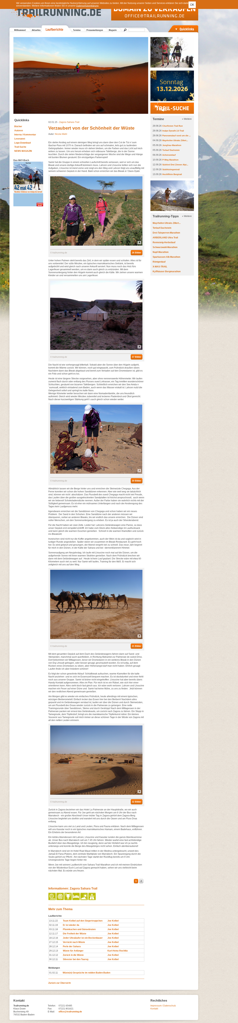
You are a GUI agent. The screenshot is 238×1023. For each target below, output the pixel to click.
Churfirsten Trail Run (172, 126)
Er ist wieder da (71, 925)
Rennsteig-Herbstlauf (164, 242)
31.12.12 (53, 955)
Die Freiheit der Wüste (74, 933)
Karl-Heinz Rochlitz (117, 950)
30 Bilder (136, 480)
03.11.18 (53, 929)
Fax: (50, 1008)
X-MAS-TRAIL (160, 266)
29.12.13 (53, 950)
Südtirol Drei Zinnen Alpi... (175, 164)
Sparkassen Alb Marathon (166, 257)
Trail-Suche (20, 147)
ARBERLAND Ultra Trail (165, 237)
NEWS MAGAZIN (23, 151)
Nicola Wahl (61, 134)
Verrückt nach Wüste (74, 942)
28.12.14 (53, 946)
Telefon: (52, 1005)
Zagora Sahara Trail (69, 122)
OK (192, 4)
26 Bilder (136, 252)
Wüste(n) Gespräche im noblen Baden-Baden (86, 972)
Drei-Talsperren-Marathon (166, 232)
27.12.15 (53, 942)
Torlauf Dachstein (171, 150)
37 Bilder (136, 357)
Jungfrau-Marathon (171, 145)
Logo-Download (22, 143)
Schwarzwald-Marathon (165, 247)
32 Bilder (136, 801)
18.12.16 (53, 938)
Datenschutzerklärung (87, 5)
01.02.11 (53, 972)
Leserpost (19, 138)
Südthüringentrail (171, 169)
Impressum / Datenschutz (163, 1005)
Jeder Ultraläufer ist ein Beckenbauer (83, 938)
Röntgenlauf (159, 261)
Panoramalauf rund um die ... (176, 135)
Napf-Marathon (160, 252)
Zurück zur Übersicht (59, 983)
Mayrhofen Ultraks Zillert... (175, 140)
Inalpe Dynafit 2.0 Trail (173, 131)
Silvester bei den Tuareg (75, 959)
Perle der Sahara (72, 946)
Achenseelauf (169, 155)
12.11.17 (53, 933)
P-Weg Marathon (170, 160)
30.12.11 (53, 959)
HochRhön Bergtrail (172, 174)
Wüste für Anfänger (73, 950)
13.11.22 (53, 920)
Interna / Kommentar (25, 134)
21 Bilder (136, 646)
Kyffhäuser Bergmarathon (167, 271)
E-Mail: (51, 1011)
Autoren (18, 130)
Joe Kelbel (113, 920)
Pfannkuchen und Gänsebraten (79, 929)
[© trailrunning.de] (96, 245)
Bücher (18, 126)
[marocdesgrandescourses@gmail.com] (60, 899)
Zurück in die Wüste (73, 955)
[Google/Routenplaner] (92, 899)
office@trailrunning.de (70, 1011)
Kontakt (154, 1008)
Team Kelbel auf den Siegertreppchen (82, 920)
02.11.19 (53, 925)
